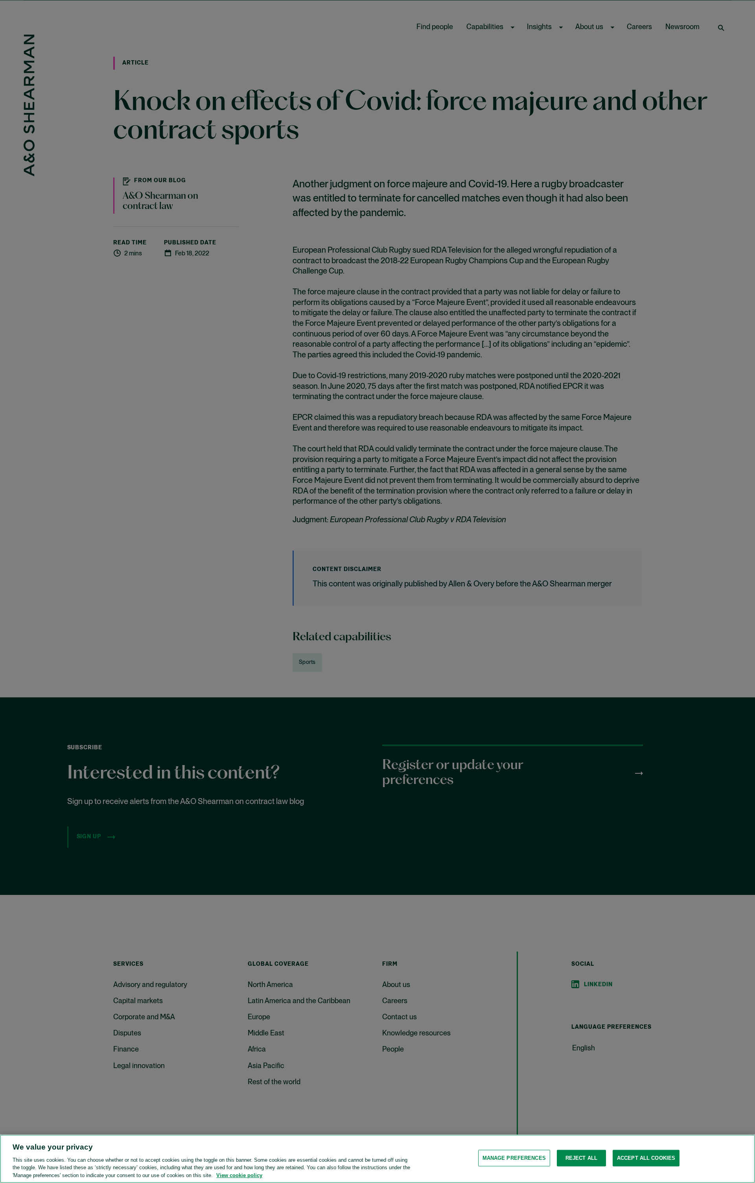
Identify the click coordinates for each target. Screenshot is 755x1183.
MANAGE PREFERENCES (514, 1158)
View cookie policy (239, 1175)
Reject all (581, 1158)
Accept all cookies (646, 1158)
